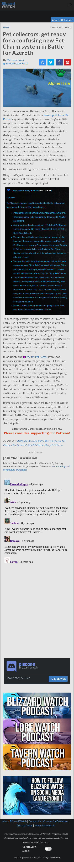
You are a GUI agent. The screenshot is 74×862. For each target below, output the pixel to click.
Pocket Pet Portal (36, 356)
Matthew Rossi (15, 60)
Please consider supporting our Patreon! (37, 433)
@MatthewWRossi (17, 63)
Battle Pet (43, 441)
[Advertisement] (38, 588)
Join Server (58, 678)
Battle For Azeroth (27, 441)
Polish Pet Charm (34, 445)
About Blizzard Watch (14, 821)
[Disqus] (37, 521)
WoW (6, 27)
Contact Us (35, 821)
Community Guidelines (55, 821)
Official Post (45, 190)
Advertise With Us (44, 825)
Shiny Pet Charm (54, 445)
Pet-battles (18, 445)
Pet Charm (55, 441)
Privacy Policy (25, 825)
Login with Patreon (62, 20)
